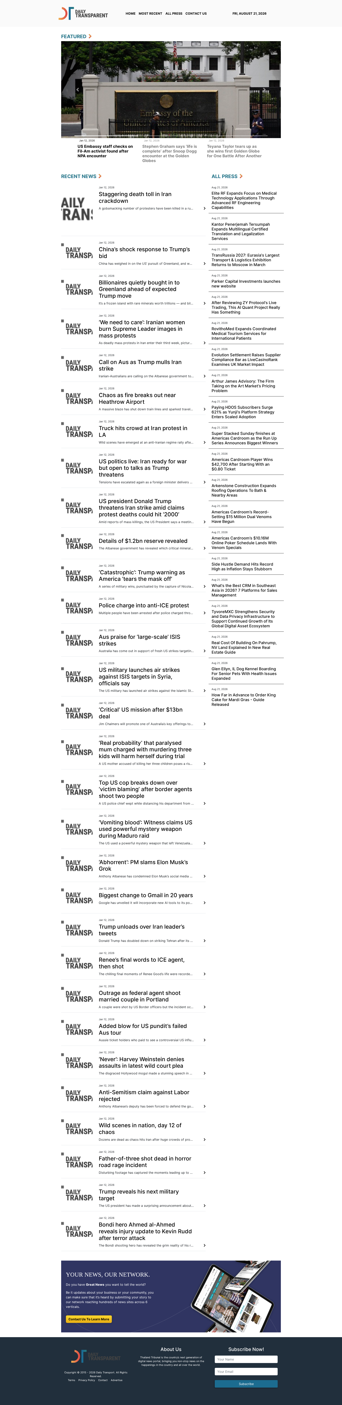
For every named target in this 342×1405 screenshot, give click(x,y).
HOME (131, 13)
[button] (77, 89)
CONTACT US (196, 13)
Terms (71, 1380)
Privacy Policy (86, 1380)
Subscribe (246, 1384)
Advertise (116, 1380)
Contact (103, 1380)
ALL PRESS (173, 13)
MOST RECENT (150, 13)
